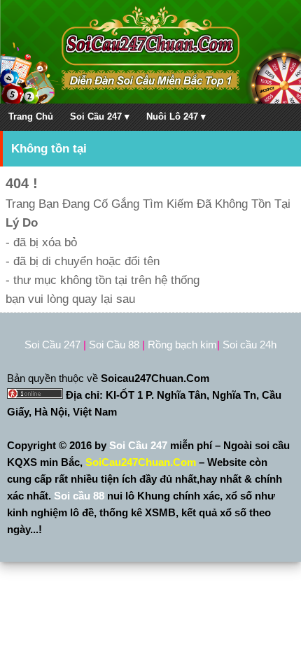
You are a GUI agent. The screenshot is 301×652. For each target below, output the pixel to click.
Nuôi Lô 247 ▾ (176, 116)
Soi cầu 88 (79, 496)
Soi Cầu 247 (139, 445)
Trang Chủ (30, 116)
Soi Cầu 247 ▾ (100, 116)
